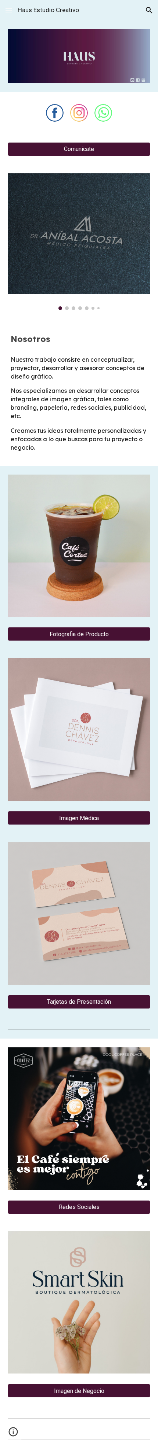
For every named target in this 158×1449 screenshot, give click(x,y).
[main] (79, 339)
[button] (9, 10)
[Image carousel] (79, 241)
